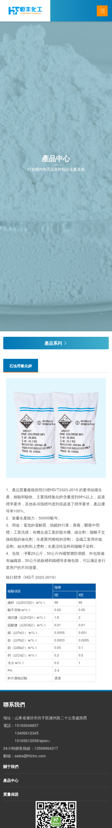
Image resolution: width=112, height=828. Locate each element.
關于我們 (10, 766)
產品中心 (10, 780)
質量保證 (10, 794)
